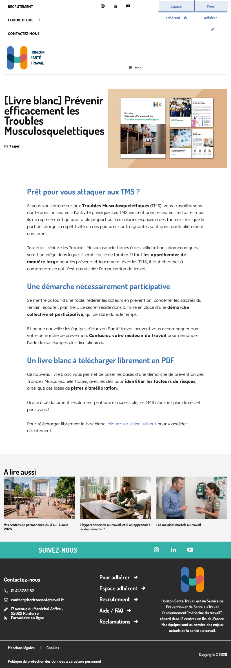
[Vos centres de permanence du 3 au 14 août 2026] (39, 498)
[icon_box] (24, 618)
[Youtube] (128, 6)
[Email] (77, 146)
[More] (103, 146)
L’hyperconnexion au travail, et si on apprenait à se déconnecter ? (115, 526)
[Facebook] (51, 146)
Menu (139, 68)
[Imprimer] (89, 146)
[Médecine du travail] (24, 59)
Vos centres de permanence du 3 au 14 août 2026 (36, 526)
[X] (38, 146)
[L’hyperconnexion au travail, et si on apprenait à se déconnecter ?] (115, 498)
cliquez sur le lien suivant (132, 423)
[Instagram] (103, 6)
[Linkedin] (115, 6)
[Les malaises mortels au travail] (191, 498)
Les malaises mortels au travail (178, 524)
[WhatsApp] (64, 146)
